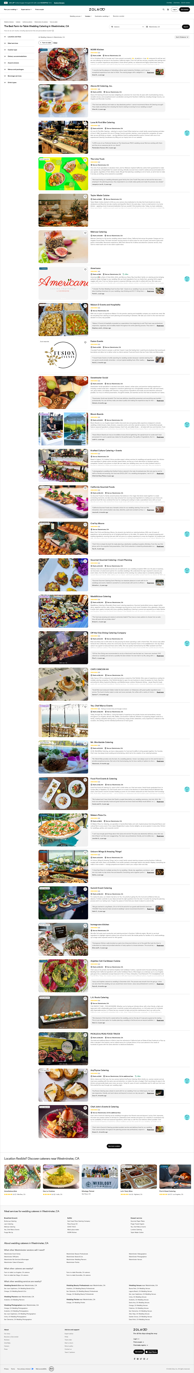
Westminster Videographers (138, 1254)
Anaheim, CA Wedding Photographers (16, 1311)
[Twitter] (141, 1359)
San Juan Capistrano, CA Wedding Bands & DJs (19, 1288)
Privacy (6, 1369)
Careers (6, 1346)
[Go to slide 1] (61, 79)
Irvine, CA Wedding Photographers (15, 1316)
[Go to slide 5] (66, 116)
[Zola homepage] (97, 9)
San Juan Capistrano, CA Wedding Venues (142, 1294)
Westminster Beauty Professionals (77, 1254)
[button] (143, 27)
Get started (138, 1352)
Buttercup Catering (10, 1221)
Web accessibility (41, 1369)
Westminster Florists (72, 1262)
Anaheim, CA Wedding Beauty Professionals (80, 1288)
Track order (68, 1340)
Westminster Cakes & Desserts (14, 1262)
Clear (55, 43)
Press (5, 1349)
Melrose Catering (9, 1227)
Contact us (68, 1349)
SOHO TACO (71, 1227)
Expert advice (25, 9)
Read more (150, 72)
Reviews (6, 1340)
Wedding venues (75, 16)
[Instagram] (144, 1359)
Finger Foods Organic (137, 1224)
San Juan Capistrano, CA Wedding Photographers (20, 1314)
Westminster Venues (135, 1259)
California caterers (27, 22)
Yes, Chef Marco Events (11, 1229)
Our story (7, 1333)
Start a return (69, 1343)
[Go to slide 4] (66, 79)
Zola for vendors (185, 2)
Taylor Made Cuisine (137, 1232)
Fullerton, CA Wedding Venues (139, 1308)
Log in (135, 1339)
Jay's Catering (8, 1224)
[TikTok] (147, 1359)
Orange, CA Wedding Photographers (15, 1308)
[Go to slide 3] (64, 79)
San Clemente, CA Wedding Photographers (18, 1319)
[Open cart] (168, 9)
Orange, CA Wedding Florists (75, 1302)
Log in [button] (175, 9)
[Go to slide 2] (62, 79)
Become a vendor (118, 16)
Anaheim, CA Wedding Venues (139, 1300)
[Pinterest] (138, 1359)
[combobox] (163, 27)
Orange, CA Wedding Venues (138, 1305)
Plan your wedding (10, 9)
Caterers (18, 22)
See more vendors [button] (114, 1146)
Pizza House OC (72, 1224)
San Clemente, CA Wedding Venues (140, 1311)
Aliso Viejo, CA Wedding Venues (139, 1314)
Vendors (87, 16)
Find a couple (39, 9)
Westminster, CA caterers (41, 22)
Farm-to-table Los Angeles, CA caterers (17, 1272)
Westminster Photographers (138, 1256)
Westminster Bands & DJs (74, 1256)
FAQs (66, 1337)
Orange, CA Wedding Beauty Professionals (80, 1294)
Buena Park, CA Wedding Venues (139, 1288)
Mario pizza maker (73, 1229)
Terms (50, 3)
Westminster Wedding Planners (76, 1259)
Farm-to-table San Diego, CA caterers (16, 1275)
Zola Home (177, 2)
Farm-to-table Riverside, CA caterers (78, 1272)
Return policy (69, 1346)
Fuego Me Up (8, 1232)
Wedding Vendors (9, 22)
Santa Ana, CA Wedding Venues (139, 1302)
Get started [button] (184, 9)
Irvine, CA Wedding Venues (137, 1297)
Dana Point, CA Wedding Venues (139, 1319)
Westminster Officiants (11, 1256)
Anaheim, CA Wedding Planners (14, 1300)
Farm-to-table (53, 22)
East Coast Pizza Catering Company (78, 1221)
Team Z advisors (70, 1352)
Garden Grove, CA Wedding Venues (140, 1316)
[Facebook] (134, 1359)
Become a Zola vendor (11, 1337)
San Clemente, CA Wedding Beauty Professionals (82, 1291)
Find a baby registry (139, 1345)
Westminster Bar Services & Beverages (16, 1259)
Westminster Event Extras (12, 1254)
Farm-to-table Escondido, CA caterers (78, 1275)
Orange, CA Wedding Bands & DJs (15, 1291)
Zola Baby (169, 2)
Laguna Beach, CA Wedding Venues (140, 1291)
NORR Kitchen (72, 1232)
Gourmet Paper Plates (138, 1221)
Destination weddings (102, 16)
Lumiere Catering (136, 1229)
